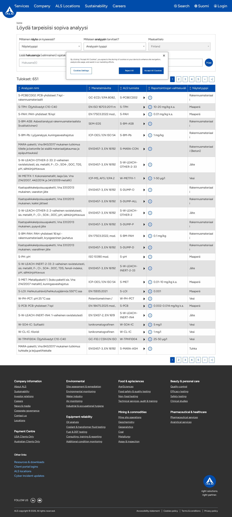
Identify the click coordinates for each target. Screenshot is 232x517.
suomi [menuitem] (203, 6)
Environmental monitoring (80, 391)
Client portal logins (26, 466)
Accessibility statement (148, 511)
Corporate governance (26, 410)
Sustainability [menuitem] (96, 6)
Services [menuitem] (21, 6)
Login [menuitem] (222, 6)
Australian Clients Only (27, 441)
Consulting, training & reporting (83, 436)
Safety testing (178, 396)
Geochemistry (126, 422)
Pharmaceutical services (184, 417)
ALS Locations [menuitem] (67, 6)
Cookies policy (171, 511)
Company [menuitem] (42, 6)
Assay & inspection (129, 441)
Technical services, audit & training (137, 401)
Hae (208, 62)
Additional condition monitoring (84, 441)
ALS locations (22, 471)
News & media (22, 405)
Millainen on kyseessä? (37, 39)
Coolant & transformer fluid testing (85, 426)
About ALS (20, 386)
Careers (18, 401)
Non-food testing (128, 396)
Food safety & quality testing (134, 391)
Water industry (74, 396)
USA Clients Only (24, 436)
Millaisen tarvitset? (101, 39)
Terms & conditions (191, 511)
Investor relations (23, 396)
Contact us (20, 415)
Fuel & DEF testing (76, 431)
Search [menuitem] (183, 6)
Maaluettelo (155, 39)
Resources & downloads (29, 462)
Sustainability (21, 391)
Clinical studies (179, 401)
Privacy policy (211, 511)
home (19, 22)
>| (212, 79)
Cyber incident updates (29, 476)
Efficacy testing (179, 391)
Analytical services (180, 422)
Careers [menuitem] (119, 6)
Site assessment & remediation (83, 386)
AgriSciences (125, 386)
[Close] (164, 55)
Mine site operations (129, 417)
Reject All (129, 70)
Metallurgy (124, 436)
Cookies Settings (81, 70)
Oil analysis (72, 422)
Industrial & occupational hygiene (85, 405)
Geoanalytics (125, 426)
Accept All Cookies (153, 70)
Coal (121, 431)
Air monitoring (74, 401)
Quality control (178, 386)
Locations (19, 420)
